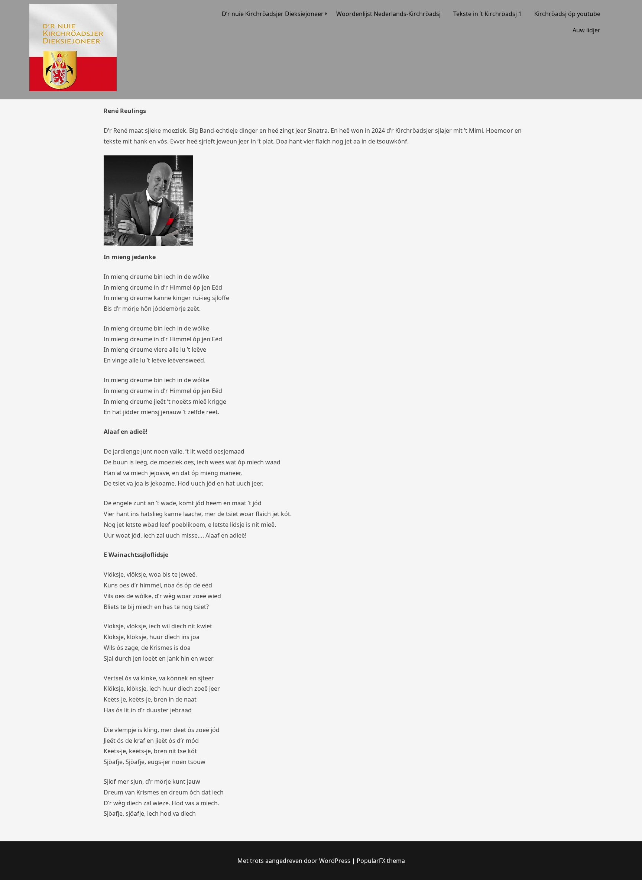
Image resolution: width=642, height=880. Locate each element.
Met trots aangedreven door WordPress (293, 861)
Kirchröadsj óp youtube (567, 14)
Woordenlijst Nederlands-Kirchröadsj (388, 14)
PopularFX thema (381, 861)
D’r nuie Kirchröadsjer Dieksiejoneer (273, 14)
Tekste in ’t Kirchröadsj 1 (487, 14)
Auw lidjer (586, 30)
